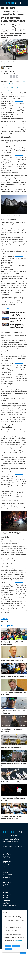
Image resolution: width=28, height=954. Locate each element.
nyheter (4, 618)
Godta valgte (16, 946)
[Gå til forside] (14, 3)
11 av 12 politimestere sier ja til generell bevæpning (13, 82)
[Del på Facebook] (10, 76)
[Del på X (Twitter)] (14, 76)
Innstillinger (23, 953)
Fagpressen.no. (18, 940)
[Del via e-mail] (16, 76)
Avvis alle (8, 946)
